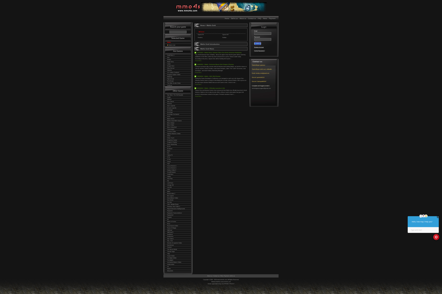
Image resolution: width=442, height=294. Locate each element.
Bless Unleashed (172, 127)
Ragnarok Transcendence (174, 213)
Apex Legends (171, 105)
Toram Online (171, 256)
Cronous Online (171, 131)
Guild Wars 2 (170, 55)
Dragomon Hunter (172, 140)
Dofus (168, 135)
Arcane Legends (171, 108)
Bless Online (170, 125)
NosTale (169, 202)
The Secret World (172, 249)
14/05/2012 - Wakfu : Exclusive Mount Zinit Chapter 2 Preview (215, 64)
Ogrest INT (225, 34)
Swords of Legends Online (174, 243)
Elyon (168, 150)
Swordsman (170, 245)
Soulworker (170, 236)
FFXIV (169, 159)
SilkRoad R (170, 232)
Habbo (169, 176)
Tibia (168, 253)
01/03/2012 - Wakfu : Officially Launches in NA (211, 88)
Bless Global (170, 123)
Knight (169, 97)
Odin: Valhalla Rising (172, 204)
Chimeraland (170, 129)
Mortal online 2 (171, 193)
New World (170, 200)
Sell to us (234, 18)
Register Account (259, 47)
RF (168, 219)
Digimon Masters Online (173, 133)
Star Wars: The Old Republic (175, 95)
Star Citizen (170, 238)
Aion (168, 57)
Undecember (170, 264)
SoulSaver (170, 234)
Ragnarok (170, 210)
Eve (168, 153)
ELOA (168, 146)
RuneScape (170, 81)
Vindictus (169, 85)
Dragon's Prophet (172, 142)
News (265, 18)
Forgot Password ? (259, 50)
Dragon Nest (170, 66)
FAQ (259, 18)
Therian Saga (171, 251)
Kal (168, 180)
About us (243, 18)
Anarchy (169, 103)
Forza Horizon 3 (171, 165)
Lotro (168, 189)
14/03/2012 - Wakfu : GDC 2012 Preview (208, 76)
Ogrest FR (201, 34)
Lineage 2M (170, 185)
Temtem (169, 247)
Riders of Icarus (171, 221)
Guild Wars (170, 174)
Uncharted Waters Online (174, 262)
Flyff (168, 163)
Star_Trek (170, 240)
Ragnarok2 (170, 215)
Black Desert (170, 118)
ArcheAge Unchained (173, 114)
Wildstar (169, 99)
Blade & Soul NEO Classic (174, 120)
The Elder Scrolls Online (174, 83)
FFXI (168, 157)
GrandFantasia (171, 172)
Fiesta (169, 161)
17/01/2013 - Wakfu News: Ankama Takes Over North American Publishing (219, 52)
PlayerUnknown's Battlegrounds (176, 208)
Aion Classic (170, 101)
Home (227, 18)
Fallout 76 (170, 155)
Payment (272, 18)
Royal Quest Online (172, 225)
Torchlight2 (170, 260)
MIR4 (168, 191)
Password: (257, 37)
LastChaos (170, 183)
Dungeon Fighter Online (173, 74)
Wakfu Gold (172, 45)
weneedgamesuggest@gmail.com (261, 88)
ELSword (169, 148)
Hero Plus (170, 178)
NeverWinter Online (172, 198)
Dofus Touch (170, 138)
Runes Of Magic (171, 228)
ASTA (168, 116)
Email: (256, 31)
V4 (168, 266)
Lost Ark (169, 187)
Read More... (198, 60)
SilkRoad (169, 230)
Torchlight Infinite (171, 258)
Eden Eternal (170, 68)
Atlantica (169, 70)
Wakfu (169, 268)
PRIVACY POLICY (229, 283)
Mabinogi (169, 76)
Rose (168, 223)
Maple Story (170, 61)
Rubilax (224, 37)
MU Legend (170, 195)
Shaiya (169, 59)
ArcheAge (170, 110)
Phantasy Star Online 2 (173, 206)
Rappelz (169, 217)
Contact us (252, 18)
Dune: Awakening (172, 144)
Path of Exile (170, 79)
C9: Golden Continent (173, 72)
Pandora (200, 37)
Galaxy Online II (171, 170)
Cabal (168, 64)
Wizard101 (170, 271)
